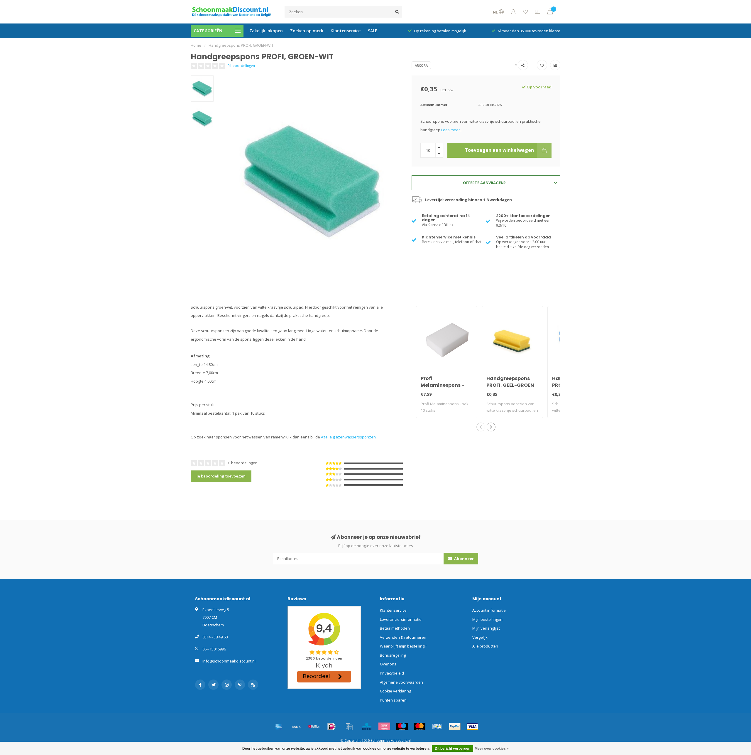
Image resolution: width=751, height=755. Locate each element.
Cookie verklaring (395, 691)
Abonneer (463, 558)
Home (196, 45)
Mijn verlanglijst (486, 628)
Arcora (421, 65)
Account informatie (489, 610)
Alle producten (485, 646)
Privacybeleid (392, 673)
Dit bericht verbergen (452, 748)
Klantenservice (346, 30)
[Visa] (472, 726)
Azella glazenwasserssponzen (348, 437)
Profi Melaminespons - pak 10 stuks (442, 385)
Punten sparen (393, 700)
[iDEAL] (331, 726)
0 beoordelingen (241, 65)
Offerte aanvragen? (484, 182)
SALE (372, 30)
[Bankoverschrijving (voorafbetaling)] (296, 726)
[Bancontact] (437, 726)
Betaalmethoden (395, 628)
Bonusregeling (393, 655)
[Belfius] (314, 726)
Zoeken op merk (306, 30)
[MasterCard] (419, 726)
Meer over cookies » (492, 748)
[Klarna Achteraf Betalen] (384, 726)
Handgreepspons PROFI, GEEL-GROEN (510, 382)
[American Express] (278, 726)
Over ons (388, 664)
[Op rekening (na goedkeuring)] (349, 726)
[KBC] (366, 726)
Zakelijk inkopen (266, 30)
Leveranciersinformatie (401, 619)
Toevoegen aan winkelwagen (499, 150)
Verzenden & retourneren (403, 637)
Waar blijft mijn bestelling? (403, 646)
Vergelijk (480, 637)
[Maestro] (402, 726)
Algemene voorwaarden (401, 682)
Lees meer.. (451, 129)
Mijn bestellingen (487, 619)
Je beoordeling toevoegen (221, 476)
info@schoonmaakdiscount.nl (229, 661)
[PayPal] (454, 726)
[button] (480, 427)
